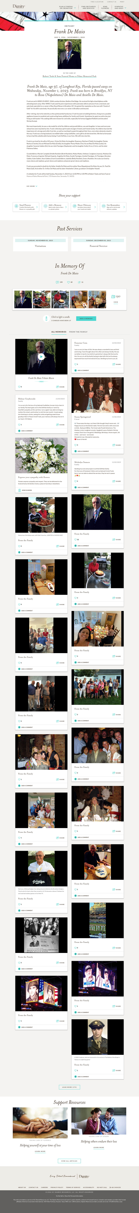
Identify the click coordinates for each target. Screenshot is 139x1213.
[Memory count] (57, 282)
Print (122, 2)
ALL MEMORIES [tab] (58, 332)
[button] (67, 7)
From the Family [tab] (78, 332)
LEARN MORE (40, 1151)
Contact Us (111, 2)
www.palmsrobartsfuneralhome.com (82, 182)
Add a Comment (83, 370)
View (116, 302)
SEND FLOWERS (27, 490)
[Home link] (19, 6)
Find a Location (97, 2)
